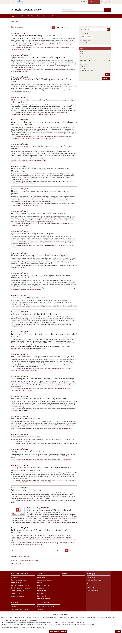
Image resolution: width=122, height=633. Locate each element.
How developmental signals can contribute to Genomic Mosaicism (38, 214)
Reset (107, 74)
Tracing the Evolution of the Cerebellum (27, 451)
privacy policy (42, 627)
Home (12, 21)
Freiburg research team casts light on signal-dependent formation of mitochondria (38, 531)
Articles (33, 16)
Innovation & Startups (94, 580)
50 (58, 28)
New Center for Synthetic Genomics (26, 419)
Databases (46, 16)
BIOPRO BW (84, 2)
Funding (82, 54)
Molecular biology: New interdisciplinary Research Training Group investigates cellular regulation (43, 101)
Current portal (86, 40)
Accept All (63, 631)
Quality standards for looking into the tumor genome (33, 234)
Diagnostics (40, 593)
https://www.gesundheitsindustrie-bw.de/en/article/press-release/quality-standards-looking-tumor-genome (42, 246)
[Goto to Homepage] (27, 9)
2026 (83, 66)
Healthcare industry (94, 2)
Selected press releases (44, 580)
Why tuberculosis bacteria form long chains (29, 490)
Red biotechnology (43, 585)
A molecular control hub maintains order (28, 298)
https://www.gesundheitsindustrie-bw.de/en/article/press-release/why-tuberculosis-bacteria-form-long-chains (43, 501)
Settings (118, 631)
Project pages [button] (105, 2)
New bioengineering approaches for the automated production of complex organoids (41, 148)
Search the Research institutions (23, 564)
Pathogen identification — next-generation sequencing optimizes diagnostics (42, 357)
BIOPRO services (55, 16)
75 (63, 28)
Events (39, 16)
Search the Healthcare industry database (25, 560)
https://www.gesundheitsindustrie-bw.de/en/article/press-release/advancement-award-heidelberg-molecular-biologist (42, 325)
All (82, 63)
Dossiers (39, 583)
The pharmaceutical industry (20, 585)
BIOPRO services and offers (45, 606)
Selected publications (43, 599)
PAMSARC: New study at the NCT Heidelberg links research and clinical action (41, 80)
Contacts (40, 609)
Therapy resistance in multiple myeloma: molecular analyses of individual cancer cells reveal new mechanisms (41, 469)
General (82, 48)
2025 (83, 68)
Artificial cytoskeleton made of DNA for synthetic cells (49, 510)
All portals (85, 42)
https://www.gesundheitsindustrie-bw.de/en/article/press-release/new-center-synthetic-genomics (41, 428)
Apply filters (106, 78)
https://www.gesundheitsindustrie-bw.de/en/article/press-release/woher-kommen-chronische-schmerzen (44, 443)
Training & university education (20, 588)
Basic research (41, 596)
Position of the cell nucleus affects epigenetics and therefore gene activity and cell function (44, 335)
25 (54, 28)
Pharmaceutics (41, 591)
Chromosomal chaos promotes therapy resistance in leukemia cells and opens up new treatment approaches (44, 123)
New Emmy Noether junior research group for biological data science (39, 399)
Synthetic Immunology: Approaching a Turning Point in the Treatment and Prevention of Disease (42, 277)
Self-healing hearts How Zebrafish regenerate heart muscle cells (36, 36)
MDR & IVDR (91, 577)
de (109, 16)
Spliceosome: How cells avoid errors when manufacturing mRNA (38, 58)
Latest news (41, 577)
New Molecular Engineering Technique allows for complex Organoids (39, 255)
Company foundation (17, 591)
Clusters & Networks (17, 596)
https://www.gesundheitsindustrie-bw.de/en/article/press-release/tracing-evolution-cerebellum (41, 459)
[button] (108, 60)
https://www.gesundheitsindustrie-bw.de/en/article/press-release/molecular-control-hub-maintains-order (44, 306)
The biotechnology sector (18, 580)
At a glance (14, 577)
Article (81, 51)
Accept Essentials (54, 631)
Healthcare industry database (20, 609)
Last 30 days (85, 65)
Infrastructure (15, 593)
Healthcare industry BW (22, 16)
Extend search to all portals (21, 556)
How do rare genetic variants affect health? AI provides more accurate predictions (39, 192)
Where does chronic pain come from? (26, 437)
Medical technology (17, 583)
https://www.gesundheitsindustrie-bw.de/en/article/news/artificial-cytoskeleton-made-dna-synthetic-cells (44, 522)
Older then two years (87, 70)
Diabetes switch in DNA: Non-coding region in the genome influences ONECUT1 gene (40, 170)
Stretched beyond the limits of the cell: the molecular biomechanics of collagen (43, 379)
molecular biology (86, 36)
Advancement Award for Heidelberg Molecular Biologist (34, 314)
